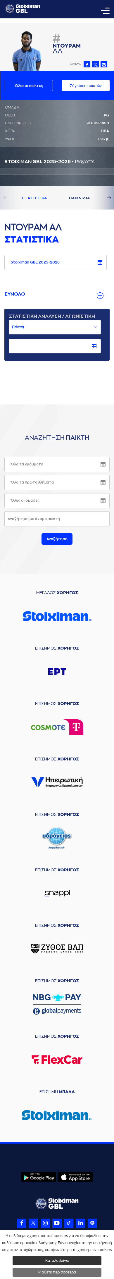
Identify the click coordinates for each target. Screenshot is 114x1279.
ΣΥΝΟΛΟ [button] (14, 294)
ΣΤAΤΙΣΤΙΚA (34, 198)
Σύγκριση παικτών (86, 86)
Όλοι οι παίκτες (29, 86)
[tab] (57, 294)
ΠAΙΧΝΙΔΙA (79, 198)
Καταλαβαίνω (57, 1260)
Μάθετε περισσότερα (57, 1272)
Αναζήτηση (57, 539)
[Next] (102, 198)
